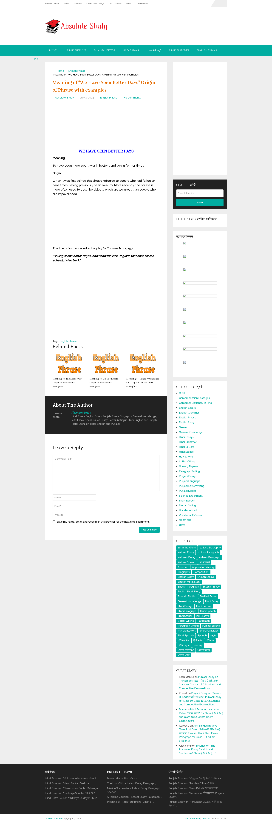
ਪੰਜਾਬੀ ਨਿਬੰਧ (204, 650)
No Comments (132, 97)
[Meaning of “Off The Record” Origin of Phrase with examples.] (106, 363)
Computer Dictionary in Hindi (195, 402)
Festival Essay (208, 596)
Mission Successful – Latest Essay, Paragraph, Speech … (134, 790)
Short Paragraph (208, 630)
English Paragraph (188, 586)
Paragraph (204, 620)
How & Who (186, 456)
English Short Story (189, 591)
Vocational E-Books (190, 515)
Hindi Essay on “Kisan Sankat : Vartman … (68, 783)
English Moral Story (189, 581)
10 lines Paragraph (209, 557)
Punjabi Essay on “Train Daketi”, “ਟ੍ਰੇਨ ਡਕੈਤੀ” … (194, 788)
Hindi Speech (208, 611)
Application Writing (203, 567)
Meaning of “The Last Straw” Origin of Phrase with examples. (67, 382)
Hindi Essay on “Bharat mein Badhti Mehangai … (72, 788)
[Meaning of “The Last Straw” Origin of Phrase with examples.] (69, 363)
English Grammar (189, 412)
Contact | (207, 818)
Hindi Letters (186, 446)
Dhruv (182, 709)
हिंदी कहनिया (184, 640)
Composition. (201, 572)
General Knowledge (191, 432)
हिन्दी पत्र (198, 645)
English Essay (186, 576)
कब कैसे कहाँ (155, 50)
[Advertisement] (106, 125)
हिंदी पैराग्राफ (184, 645)
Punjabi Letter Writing (191, 485)
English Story (186, 422)
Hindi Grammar (187, 441)
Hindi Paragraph (187, 611)
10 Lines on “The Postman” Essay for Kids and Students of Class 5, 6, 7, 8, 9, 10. (198, 749)
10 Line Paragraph (208, 552)
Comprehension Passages (194, 398)
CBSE (182, 393)
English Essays (207, 50)
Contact (78, 4)
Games (183, 427)
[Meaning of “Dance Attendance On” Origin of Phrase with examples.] (143, 363)
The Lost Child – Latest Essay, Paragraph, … (132, 783)
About (66, 4)
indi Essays (202, 615)
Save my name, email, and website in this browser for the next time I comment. (103, 521)
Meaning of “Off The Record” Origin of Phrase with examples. (104, 382)
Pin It (35, 58)
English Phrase (76, 70)
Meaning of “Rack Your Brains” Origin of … (130, 801)
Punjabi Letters (104, 50)
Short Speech (187, 500)
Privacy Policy (52, 4)
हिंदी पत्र (210, 640)
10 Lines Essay (186, 557)
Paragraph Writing (189, 471)
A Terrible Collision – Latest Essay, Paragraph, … (134, 796)
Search (200, 202)
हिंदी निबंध (197, 640)
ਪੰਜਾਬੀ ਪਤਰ (184, 655)
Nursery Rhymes (188, 466)
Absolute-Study (64, 97)
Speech (202, 635)
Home (53, 50)
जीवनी (182, 525)
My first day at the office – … (123, 778)
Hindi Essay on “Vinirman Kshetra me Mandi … (71, 778)
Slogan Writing (187, 505)
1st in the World (187, 547)
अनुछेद (213, 635)
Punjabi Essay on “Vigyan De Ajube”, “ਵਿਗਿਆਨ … (196, 778)
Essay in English (187, 596)
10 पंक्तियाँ (205, 562)
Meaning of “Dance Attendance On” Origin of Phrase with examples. (142, 382)
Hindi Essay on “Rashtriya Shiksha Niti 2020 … (71, 793)
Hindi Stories (142, 4)
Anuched (183, 567)
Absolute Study (53, 818)
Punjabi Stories (178, 50)
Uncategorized (188, 510)
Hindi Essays (131, 50)
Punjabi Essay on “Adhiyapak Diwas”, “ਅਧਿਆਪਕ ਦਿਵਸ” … (196, 803)
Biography (184, 572)
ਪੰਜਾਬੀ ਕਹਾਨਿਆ (186, 650)
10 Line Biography (210, 547)
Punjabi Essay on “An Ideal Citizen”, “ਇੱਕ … (192, 783)
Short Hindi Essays (95, 4)
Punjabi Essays (76, 50)
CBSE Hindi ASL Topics (120, 4)
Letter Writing (187, 461)
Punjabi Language (189, 481)
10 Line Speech (187, 562)
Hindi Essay (211, 601)
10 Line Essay (186, 552)
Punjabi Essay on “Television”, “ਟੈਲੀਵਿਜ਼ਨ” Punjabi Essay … (196, 795)
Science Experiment (191, 495)
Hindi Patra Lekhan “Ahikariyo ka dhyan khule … (72, 798)
